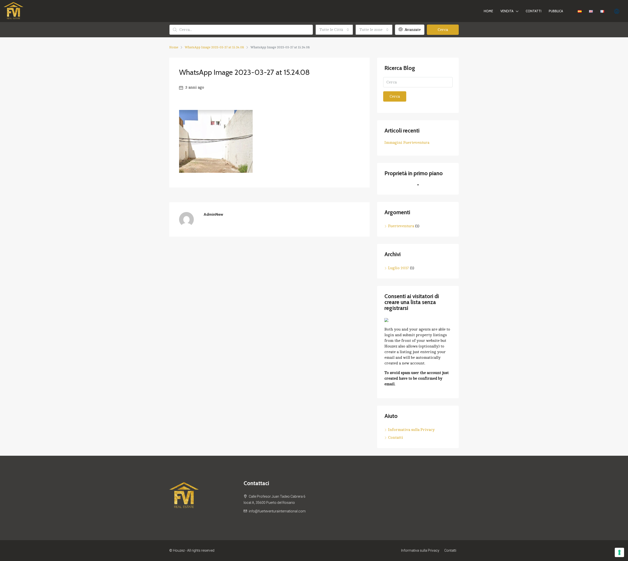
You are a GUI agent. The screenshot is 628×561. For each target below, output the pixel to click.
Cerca (443, 29)
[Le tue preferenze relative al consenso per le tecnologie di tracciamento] (619, 552)
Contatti (533, 11)
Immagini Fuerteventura (406, 142)
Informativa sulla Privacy (411, 429)
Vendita (506, 11)
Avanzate (412, 29)
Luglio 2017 (398, 268)
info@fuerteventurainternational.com (277, 511)
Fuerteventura (401, 226)
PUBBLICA (556, 11)
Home (488, 11)
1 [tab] (420, 186)
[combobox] (334, 30)
